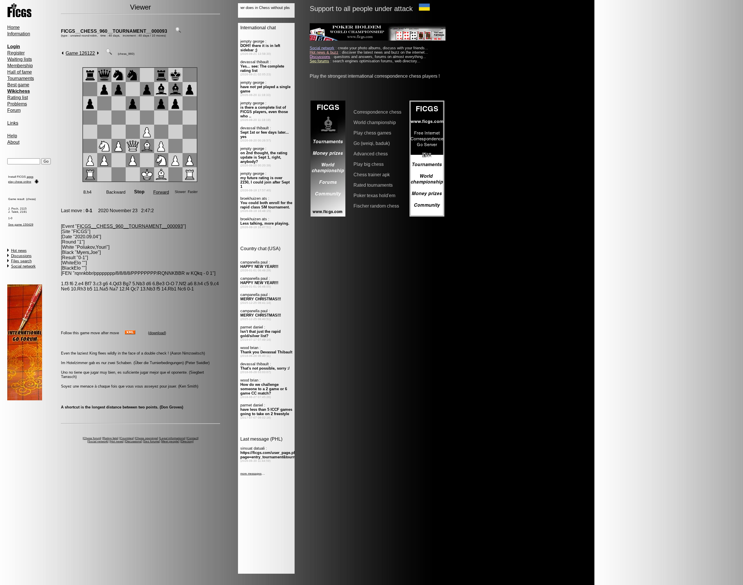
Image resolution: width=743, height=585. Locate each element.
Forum (14, 110)
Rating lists (110, 438)
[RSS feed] (130, 332)
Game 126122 (80, 53)
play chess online (19, 181)
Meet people (170, 441)
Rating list (17, 97)
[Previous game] (62, 53)
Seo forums (151, 441)
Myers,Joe (87, 252)
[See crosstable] (178, 31)
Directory (187, 441)
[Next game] (98, 53)
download (157, 333)
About (13, 142)
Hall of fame (19, 72)
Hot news (19, 250)
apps (30, 176)
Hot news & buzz (324, 52)
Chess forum (92, 438)
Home (13, 27)
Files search (21, 261)
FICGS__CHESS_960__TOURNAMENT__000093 (114, 31)
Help (12, 135)
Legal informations (172, 438)
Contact (192, 438)
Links (12, 123)
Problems (17, 103)
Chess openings (146, 438)
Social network (23, 266)
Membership (20, 65)
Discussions (21, 256)
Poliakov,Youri (92, 247)
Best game (18, 84)
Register (16, 52)
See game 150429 (20, 224)
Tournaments (20, 78)
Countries (126, 438)
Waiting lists (19, 59)
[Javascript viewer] (109, 53)
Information (18, 33)
